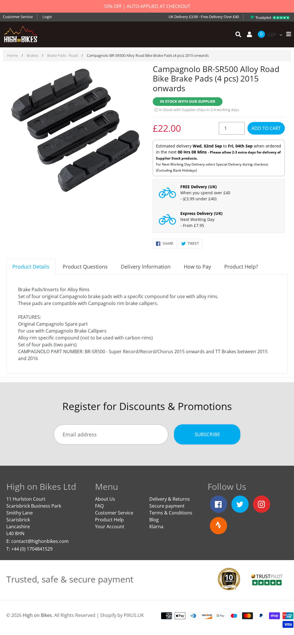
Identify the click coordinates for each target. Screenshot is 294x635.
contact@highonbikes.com (40, 541)
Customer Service (18, 16)
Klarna (156, 526)
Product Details (30, 266)
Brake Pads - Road (62, 55)
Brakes (32, 55)
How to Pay (197, 266)
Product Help (109, 519)
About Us (105, 499)
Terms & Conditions (170, 513)
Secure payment (167, 506)
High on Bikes (37, 615)
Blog (154, 519)
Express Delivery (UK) (201, 213)
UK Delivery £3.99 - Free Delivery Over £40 (204, 16)
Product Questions (85, 266)
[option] (75, 130)
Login (47, 16)
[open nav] (287, 34)
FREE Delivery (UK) (198, 186)
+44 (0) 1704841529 (32, 549)
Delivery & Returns (169, 499)
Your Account (109, 526)
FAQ (99, 506)
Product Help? (241, 266)
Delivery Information (146, 266)
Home (12, 55)
